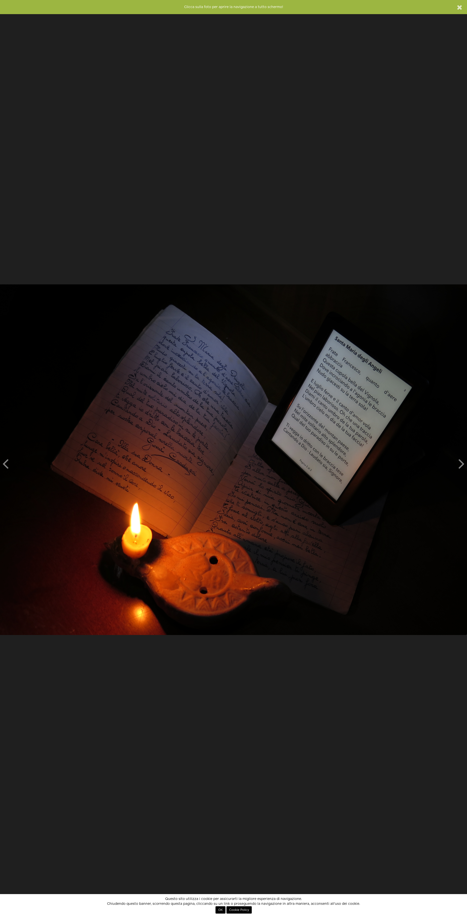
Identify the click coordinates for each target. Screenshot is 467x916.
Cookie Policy (239, 909)
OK (220, 909)
